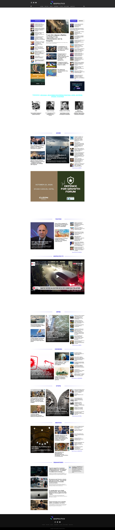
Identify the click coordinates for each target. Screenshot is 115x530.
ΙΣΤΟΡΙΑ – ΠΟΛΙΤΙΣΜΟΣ (64, 6)
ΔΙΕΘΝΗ (41, 6)
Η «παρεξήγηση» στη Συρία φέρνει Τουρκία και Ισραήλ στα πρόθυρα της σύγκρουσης (64, 114)
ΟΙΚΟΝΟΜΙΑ (56, 6)
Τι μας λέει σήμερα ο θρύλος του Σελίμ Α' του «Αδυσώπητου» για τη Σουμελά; (50, 114)
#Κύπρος (79, 95)
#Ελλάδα (43, 95)
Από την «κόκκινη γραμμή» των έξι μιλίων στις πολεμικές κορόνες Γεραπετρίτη (36, 114)
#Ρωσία (53, 96)
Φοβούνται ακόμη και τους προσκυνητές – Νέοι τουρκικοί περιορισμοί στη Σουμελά (79, 114)
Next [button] (43, 83)
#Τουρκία (60, 96)
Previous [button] (41, 83)
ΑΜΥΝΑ (51, 6)
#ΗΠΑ (73, 95)
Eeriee (64, 528)
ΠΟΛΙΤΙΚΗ (46, 6)
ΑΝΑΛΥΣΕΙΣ (72, 6)
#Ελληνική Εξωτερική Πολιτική (59, 95)
